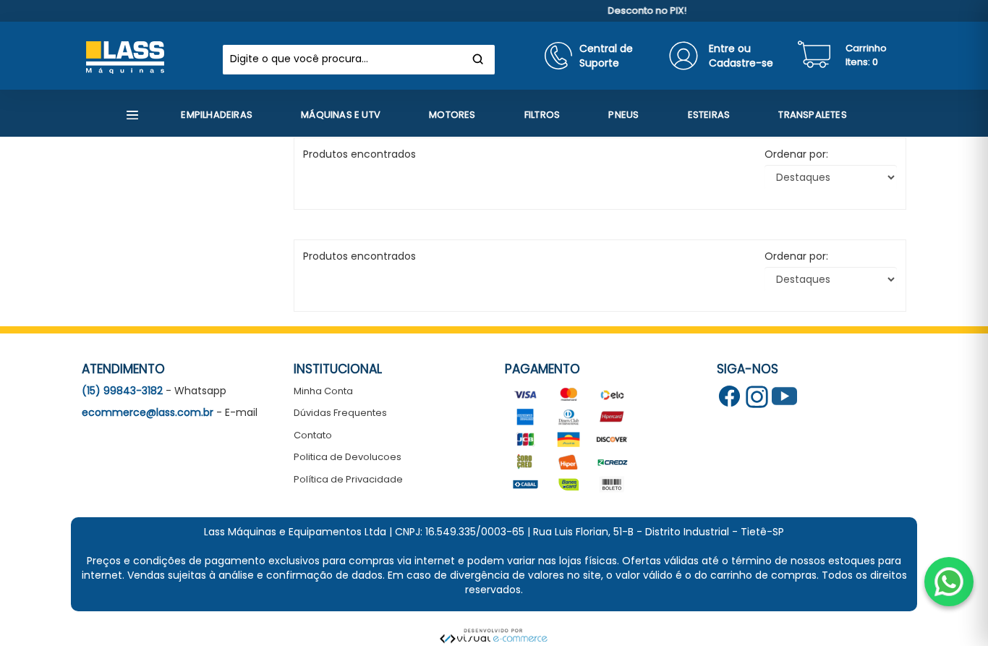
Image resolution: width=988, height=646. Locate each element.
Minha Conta (323, 391)
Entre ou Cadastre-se (741, 55)
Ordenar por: (796, 154)
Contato (313, 435)
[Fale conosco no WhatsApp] (949, 581)
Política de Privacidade (348, 479)
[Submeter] (478, 59)
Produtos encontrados (359, 256)
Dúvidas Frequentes (340, 413)
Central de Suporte (606, 55)
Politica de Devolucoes (347, 457)
